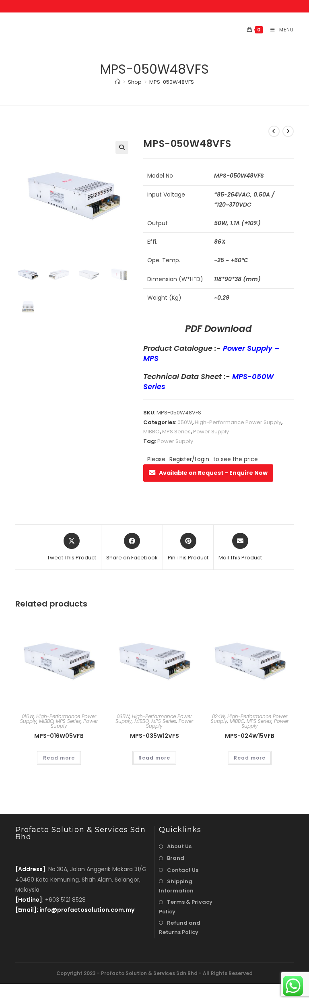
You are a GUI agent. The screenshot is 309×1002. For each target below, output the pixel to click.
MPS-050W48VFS (171, 82)
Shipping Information (176, 886)
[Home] (117, 82)
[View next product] (288, 131)
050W (184, 422)
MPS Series (176, 431)
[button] (121, 147)
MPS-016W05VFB (59, 736)
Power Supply (211, 431)
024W (218, 716)
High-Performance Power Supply (238, 422)
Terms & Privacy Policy (185, 906)
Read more (59, 757)
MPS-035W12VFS (154, 736)
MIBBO (151, 431)
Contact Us (182, 870)
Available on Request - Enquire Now (213, 473)
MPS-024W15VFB (249, 736)
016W (28, 716)
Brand (175, 858)
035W (123, 716)
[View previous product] (274, 131)
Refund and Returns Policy (179, 927)
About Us (179, 846)
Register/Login (189, 459)
